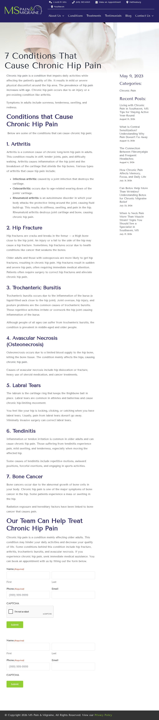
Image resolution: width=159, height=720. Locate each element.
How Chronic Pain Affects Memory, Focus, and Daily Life (133, 173)
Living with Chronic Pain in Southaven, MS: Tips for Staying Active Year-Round (134, 110)
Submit (15, 624)
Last (54, 582)
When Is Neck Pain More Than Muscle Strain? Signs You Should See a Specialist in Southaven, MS (132, 222)
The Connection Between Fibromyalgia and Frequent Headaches (134, 153)
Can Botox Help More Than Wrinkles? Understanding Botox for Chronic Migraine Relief (134, 195)
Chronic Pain (128, 90)
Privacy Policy (103, 715)
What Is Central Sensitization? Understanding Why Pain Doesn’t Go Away (134, 132)
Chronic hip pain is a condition (26, 75)
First (9, 582)
